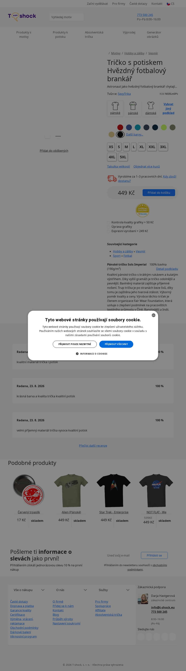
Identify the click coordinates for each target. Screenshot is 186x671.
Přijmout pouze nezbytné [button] (74, 344)
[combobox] (153, 315)
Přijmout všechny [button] (116, 344)
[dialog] (93, 335)
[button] (92, 353)
